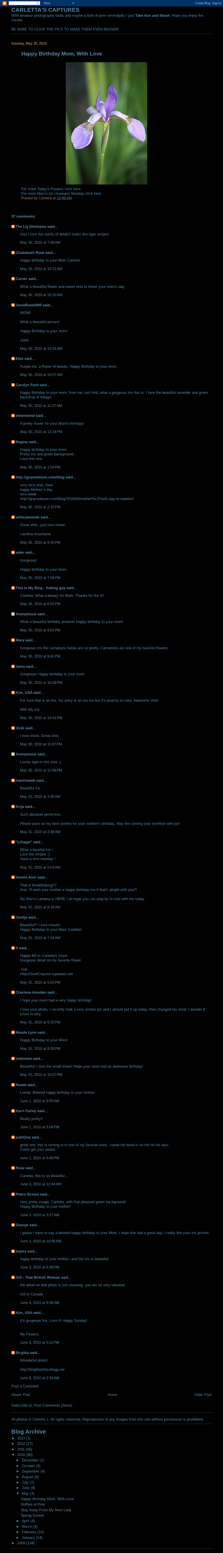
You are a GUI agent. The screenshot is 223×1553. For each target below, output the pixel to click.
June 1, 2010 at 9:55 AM (39, 1101)
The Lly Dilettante (31, 226)
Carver (21, 279)
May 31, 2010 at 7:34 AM (40, 938)
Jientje (21, 917)
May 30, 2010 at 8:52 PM (40, 604)
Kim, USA (24, 692)
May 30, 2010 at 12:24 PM (41, 431)
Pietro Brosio (27, 1194)
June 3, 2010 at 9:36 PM (39, 1267)
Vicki (20, 728)
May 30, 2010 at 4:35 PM (40, 542)
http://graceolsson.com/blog (40, 477)
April (26, 1521)
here (76, 189)
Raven (21, 1085)
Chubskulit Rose (30, 252)
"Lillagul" (24, 842)
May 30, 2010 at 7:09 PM (40, 577)
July (26, 1482)
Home (112, 1394)
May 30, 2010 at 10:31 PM (41, 718)
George (22, 1225)
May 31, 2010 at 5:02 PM (40, 982)
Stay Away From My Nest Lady (46, 1510)
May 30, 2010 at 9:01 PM (40, 630)
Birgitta (22, 1352)
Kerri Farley (26, 1111)
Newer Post (20, 1394)
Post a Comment (25, 1386)
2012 (21, 1443)
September (31, 1471)
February (29, 1532)
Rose (20, 1168)
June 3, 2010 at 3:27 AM (39, 1215)
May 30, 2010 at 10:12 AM (41, 269)
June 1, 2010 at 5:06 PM (39, 1127)
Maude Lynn (26, 1032)
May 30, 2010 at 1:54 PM (40, 467)
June (26, 1488)
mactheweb (25, 780)
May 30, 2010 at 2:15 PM (40, 507)
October (29, 1466)
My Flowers (29, 1334)
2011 (21, 1449)
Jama (20, 666)
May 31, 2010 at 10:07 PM (41, 1074)
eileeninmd (25, 415)
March (27, 1526)
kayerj (21, 1251)
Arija (20, 806)
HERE (60, 899)
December (31, 1460)
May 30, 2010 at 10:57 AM (41, 374)
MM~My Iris (30, 709)
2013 (21, 1438)
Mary (20, 640)
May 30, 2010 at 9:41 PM (40, 656)
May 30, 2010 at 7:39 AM (40, 242)
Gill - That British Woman (38, 1277)
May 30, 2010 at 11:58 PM (41, 770)
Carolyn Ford (27, 385)
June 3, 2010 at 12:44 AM (40, 1184)
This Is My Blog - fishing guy (40, 588)
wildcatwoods (27, 517)
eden (20, 552)
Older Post (203, 1394)
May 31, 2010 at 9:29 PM (40, 1048)
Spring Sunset (32, 1515)
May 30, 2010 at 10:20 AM (41, 295)
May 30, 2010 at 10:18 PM (41, 682)
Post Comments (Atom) (53, 1405)
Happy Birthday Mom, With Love (47, 1499)
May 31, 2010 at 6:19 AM (40, 907)
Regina (22, 442)
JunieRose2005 (29, 305)
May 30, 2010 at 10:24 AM (41, 348)
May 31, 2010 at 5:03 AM (40, 867)
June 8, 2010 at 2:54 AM (39, 1378)
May (26, 1493)
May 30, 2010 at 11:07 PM (41, 744)
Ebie (19, 358)
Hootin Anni (26, 877)
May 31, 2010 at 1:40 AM (40, 796)
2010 (21, 1454)
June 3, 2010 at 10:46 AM (40, 1241)
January (29, 1537)
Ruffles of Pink (33, 1504)
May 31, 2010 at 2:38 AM (40, 832)
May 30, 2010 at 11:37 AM (41, 405)
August (28, 1477)
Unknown (24, 1058)
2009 (21, 1543)
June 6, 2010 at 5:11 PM (39, 1342)
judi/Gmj (23, 1137)
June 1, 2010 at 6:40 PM (39, 1158)
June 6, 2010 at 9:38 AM (39, 1302)
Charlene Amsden (31, 992)
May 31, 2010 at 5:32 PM (40, 1022)
